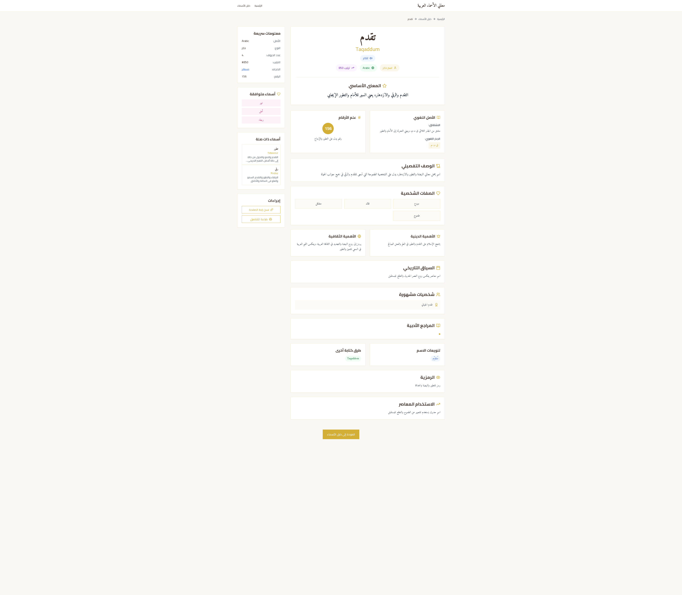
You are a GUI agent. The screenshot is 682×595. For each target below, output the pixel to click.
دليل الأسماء (243, 5)
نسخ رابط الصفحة (259, 209)
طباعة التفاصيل (259, 219)
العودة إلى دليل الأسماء (341, 434)
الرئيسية (258, 5)
